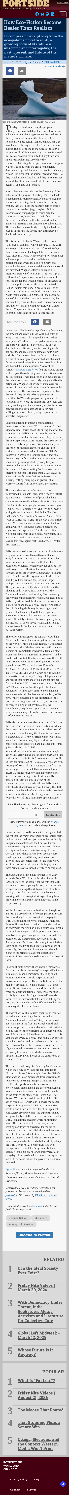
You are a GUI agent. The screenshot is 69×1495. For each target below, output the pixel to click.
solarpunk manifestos (26, 369)
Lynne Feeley (13, 1169)
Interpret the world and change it (12, 1465)
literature (41, 1218)
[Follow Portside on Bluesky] (43, 15)
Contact (15, 1489)
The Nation (52, 62)
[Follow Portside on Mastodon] (47, 15)
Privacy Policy (18, 1479)
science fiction (18, 1218)
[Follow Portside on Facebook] (37, 15)
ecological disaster (21, 1224)
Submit (31, 1489)
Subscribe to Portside (34, 1235)
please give (36, 1205)
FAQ (36, 1479)
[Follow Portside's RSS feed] (52, 15)
